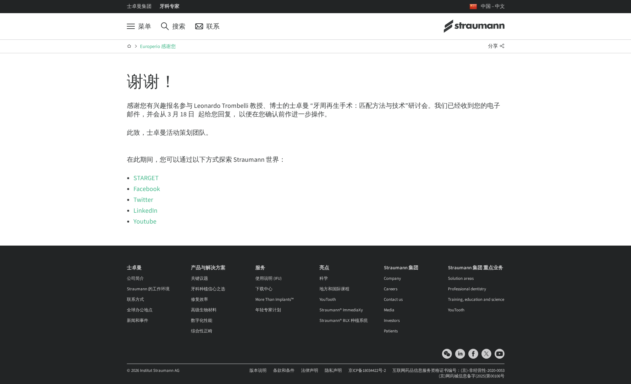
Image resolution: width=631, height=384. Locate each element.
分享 (493, 46)
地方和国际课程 (334, 289)
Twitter (143, 199)
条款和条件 (283, 370)
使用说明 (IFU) (268, 278)
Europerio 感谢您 (158, 46)
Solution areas (461, 278)
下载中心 (263, 289)
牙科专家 (169, 6)
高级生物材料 (204, 310)
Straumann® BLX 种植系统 (343, 321)
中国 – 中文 (493, 6)
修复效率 (199, 299)
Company (392, 278)
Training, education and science (476, 299)
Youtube (144, 221)
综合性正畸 (201, 331)
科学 (323, 278)
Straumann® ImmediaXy (341, 310)
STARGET (146, 178)
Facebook (146, 189)
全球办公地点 (139, 310)
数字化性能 (201, 321)
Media (389, 310)
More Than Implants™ (274, 299)
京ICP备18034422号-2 (367, 370)
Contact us (393, 299)
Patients (391, 331)
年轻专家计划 (268, 310)
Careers (390, 289)
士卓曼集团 (139, 6)
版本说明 (258, 370)
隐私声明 (333, 370)
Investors (392, 321)
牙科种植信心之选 (208, 289)
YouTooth (327, 299)
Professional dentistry (467, 289)
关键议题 (199, 278)
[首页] (129, 46)
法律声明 (309, 370)
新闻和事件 (137, 321)
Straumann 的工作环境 (148, 289)
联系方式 (135, 299)
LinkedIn (145, 210)
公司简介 (135, 278)
